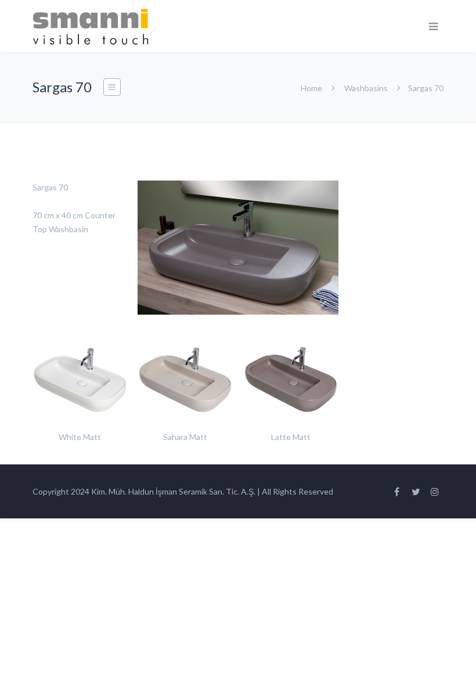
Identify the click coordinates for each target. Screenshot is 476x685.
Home (311, 88)
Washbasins (366, 88)
